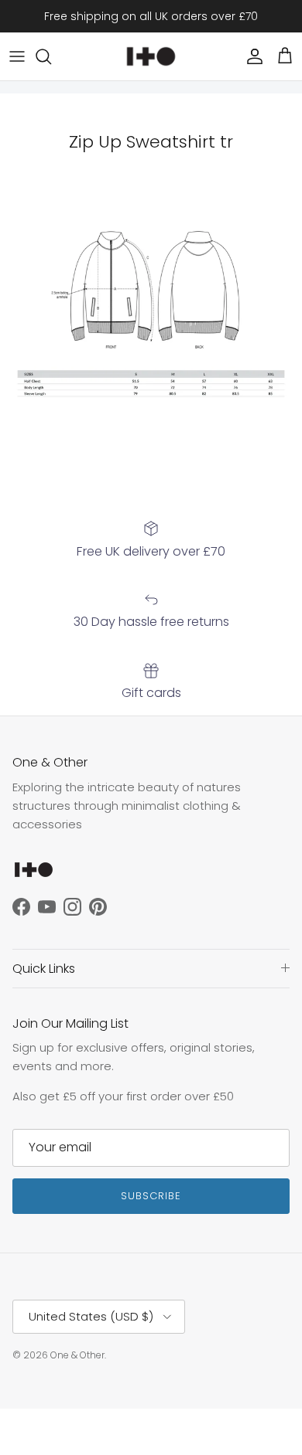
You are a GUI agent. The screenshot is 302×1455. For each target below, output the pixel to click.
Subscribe (151, 1195)
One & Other (77, 1355)
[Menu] (17, 56)
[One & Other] (151, 56)
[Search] (51, 56)
